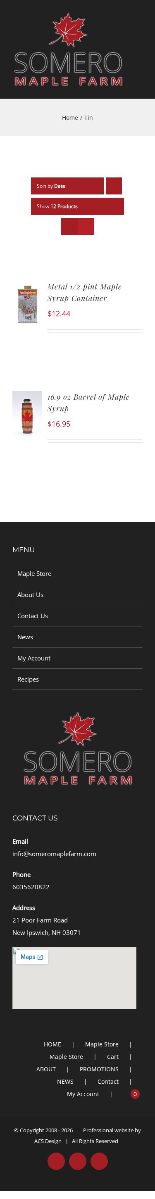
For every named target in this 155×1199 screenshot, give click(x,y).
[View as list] (86, 226)
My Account (33, 658)
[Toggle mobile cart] (139, 45)
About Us (30, 594)
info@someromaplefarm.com (54, 853)
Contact (108, 1081)
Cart (113, 1057)
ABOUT (46, 1069)
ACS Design (48, 1141)
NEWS (65, 1081)
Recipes (28, 679)
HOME (52, 1044)
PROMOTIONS (99, 1069)
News (25, 637)
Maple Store (34, 573)
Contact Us (32, 616)
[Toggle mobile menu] (139, 36)
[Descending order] (114, 185)
